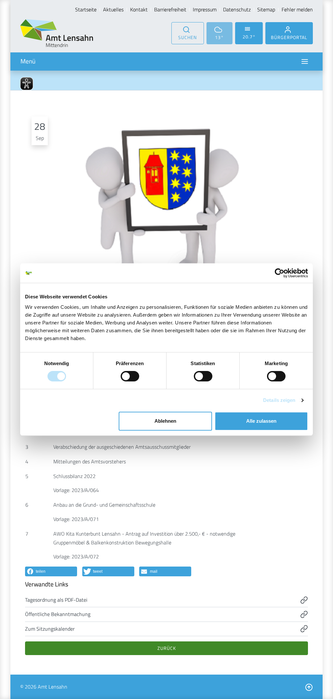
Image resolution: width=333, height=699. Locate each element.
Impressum (205, 9)
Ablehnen (165, 421)
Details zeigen (279, 400)
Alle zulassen (261, 421)
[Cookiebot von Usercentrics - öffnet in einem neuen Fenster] (279, 273)
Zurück (166, 648)
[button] (51, 571)
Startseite (86, 9)
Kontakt (139, 9)
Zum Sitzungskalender (50, 629)
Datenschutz (237, 9)
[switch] (130, 376)
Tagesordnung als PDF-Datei (56, 600)
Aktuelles (113, 9)
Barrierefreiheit (170, 9)
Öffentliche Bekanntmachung (57, 614)
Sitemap (266, 9)
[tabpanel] (166, 204)
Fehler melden (297, 9)
